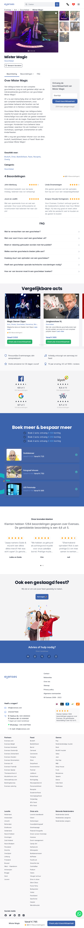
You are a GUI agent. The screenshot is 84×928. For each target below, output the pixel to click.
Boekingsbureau (9, 783)
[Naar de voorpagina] (9, 4)
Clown (32, 818)
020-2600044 (25, 716)
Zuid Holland (8, 840)
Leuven (6, 879)
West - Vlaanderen (10, 866)
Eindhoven (8, 827)
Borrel (32, 747)
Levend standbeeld (36, 814)
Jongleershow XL (50, 320)
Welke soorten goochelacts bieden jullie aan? (24, 251)
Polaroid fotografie (36, 830)
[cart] (73, 4)
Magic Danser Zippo (12, 320)
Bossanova (59, 773)
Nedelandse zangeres (63, 818)
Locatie (7, 811)
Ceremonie (34, 753)
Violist (32, 892)
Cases (32, 873)
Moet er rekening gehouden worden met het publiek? (28, 245)
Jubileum (33, 773)
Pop (57, 741)
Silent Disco (34, 882)
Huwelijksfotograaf (36, 824)
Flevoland (7, 847)
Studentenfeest (35, 792)
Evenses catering (10, 786)
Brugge (6, 873)
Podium (32, 869)
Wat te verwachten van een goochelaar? (22, 231)
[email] (28, 656)
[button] (14, 333)
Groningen (8, 837)
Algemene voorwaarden (52, 693)
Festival (32, 770)
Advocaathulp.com (10, 779)
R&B (57, 763)
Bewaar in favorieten (14, 65)
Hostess (33, 837)
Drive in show (34, 879)
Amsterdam (8, 818)
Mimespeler (34, 850)
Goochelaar (24, 10)
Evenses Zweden (10, 757)
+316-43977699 (25, 725)
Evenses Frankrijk (10, 766)
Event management (36, 840)
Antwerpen (8, 869)
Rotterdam (7, 824)
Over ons (47, 681)
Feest (30, 157)
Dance (58, 779)
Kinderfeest (34, 776)
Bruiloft (7, 157)
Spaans (58, 776)
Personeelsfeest (35, 786)
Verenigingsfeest (36, 796)
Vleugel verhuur (35, 876)
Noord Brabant (9, 844)
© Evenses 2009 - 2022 (52, 697)
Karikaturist (34, 847)
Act (15, 10)
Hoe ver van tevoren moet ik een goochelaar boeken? (28, 271)
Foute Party (34, 886)
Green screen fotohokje (38, 834)
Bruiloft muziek (61, 750)
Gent (6, 876)
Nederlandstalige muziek (64, 744)
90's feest (33, 805)
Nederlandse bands (62, 814)
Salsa (57, 753)
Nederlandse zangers (63, 821)
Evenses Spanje (9, 770)
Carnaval (33, 750)
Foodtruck (33, 860)
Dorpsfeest (34, 763)
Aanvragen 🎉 (42, 597)
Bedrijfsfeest (22, 157)
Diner (13, 157)
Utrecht (7, 821)
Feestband (33, 895)
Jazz (57, 757)
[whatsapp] (35, 656)
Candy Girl (33, 844)
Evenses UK (8, 763)
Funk (57, 770)
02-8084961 (24, 718)
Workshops (38, 324)
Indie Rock (59, 783)
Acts (8, 324)
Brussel (6, 863)
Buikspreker (34, 889)
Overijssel (7, 853)
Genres (58, 737)
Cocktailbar (34, 866)
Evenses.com (8, 741)
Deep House (60, 766)
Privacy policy (49, 689)
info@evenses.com (23, 729)
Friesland (7, 860)
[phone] (42, 656)
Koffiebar (33, 856)
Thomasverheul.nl (10, 773)
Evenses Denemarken (11, 760)
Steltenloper (34, 821)
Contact (46, 673)
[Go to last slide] (7, 31)
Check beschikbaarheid (65, 101)
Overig (7, 159)
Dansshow (29, 324)
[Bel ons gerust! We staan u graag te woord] (67, 4)
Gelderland (8, 830)
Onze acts (34, 811)
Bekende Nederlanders (65, 811)
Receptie (37, 157)
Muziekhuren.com (10, 776)
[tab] (28, 51)
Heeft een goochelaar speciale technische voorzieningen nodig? (33, 265)
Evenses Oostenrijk (11, 750)
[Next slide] (55, 31)
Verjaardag (33, 799)
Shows (13, 324)
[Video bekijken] (22, 306)
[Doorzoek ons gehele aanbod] (57, 4)
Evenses (7, 10)
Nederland (7, 814)
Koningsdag (34, 779)
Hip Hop (58, 760)
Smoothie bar (34, 863)
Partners (7, 737)
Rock (57, 747)
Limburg (7, 856)
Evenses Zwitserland (11, 753)
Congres (33, 757)
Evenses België (9, 744)
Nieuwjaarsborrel (36, 783)
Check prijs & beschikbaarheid (20, 342)
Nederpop (59, 786)
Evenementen (35, 766)
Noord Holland (9, 834)
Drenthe (7, 850)
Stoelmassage (35, 827)
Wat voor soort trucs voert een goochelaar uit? (25, 238)
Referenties (48, 677)
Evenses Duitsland (10, 747)
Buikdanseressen (36, 853)
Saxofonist (33, 899)
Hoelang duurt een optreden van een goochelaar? (26, 258)
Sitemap (47, 685)
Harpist (32, 902)
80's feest (33, 802)
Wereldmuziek (35, 905)
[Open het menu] (79, 4)
